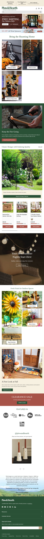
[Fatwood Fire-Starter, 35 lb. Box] (8, 207)
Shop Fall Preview (7, 389)
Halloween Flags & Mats (12, 98)
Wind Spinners (12, 324)
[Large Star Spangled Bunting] (22, 207)
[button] (39, 8)
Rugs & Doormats (12, 342)
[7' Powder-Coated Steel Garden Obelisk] (36, 207)
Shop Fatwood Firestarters (9, 139)
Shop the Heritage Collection (22, 196)
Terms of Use (18, 536)
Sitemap (37, 536)
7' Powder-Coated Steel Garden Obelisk (36, 215)
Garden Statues (32, 306)
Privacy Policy (4, 536)
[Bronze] (32, 219)
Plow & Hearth (7, 534)
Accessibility (32, 536)
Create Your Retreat (22, 265)
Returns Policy (25, 536)
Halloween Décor (32, 67)
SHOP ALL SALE (22, 402)
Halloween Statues (12, 67)
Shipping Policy (11, 536)
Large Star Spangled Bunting (22, 215)
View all (40, 147)
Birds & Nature (32, 324)
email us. (30, 503)
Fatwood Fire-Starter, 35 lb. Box (7, 215)
